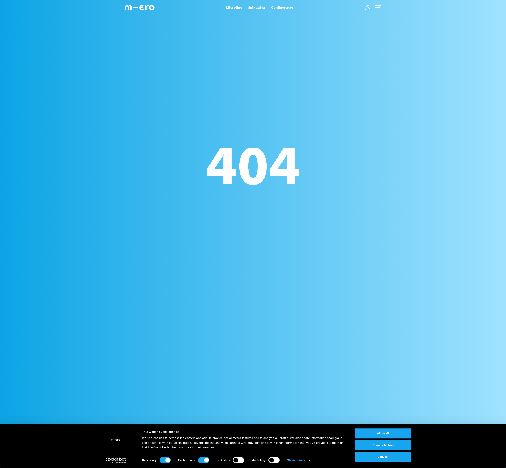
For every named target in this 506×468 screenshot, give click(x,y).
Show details (296, 460)
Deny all (382, 456)
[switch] (203, 460)
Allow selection (383, 445)
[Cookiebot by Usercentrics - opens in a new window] (115, 460)
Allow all (383, 433)
